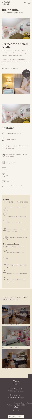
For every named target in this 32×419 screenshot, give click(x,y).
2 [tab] (7, 122)
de (25, 3)
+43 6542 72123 (17, 395)
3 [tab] (10, 122)
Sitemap (29, 403)
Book (20, 417)
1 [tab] (5, 122)
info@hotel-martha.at (17, 397)
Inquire (12, 417)
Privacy (23, 403)
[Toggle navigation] (29, 3)
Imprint (17, 403)
